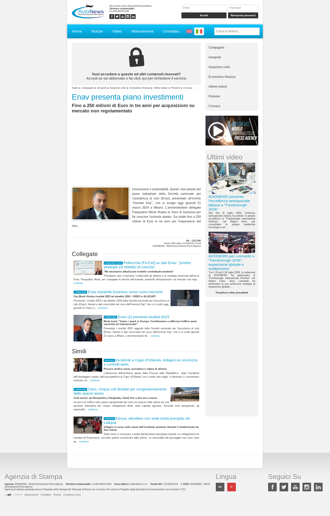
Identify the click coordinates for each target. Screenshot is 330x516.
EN (220, 487)
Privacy (57, 494)
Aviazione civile (118, 88)
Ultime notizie (161, 88)
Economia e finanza (139, 88)
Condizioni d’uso (72, 494)
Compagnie (88, 88)
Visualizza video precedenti (232, 292)
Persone (175, 88)
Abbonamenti (142, 31)
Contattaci (171, 31)
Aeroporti (102, 88)
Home (77, 31)
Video (117, 31)
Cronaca (187, 88)
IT (231, 487)
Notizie (97, 31)
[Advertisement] (136, 157)
